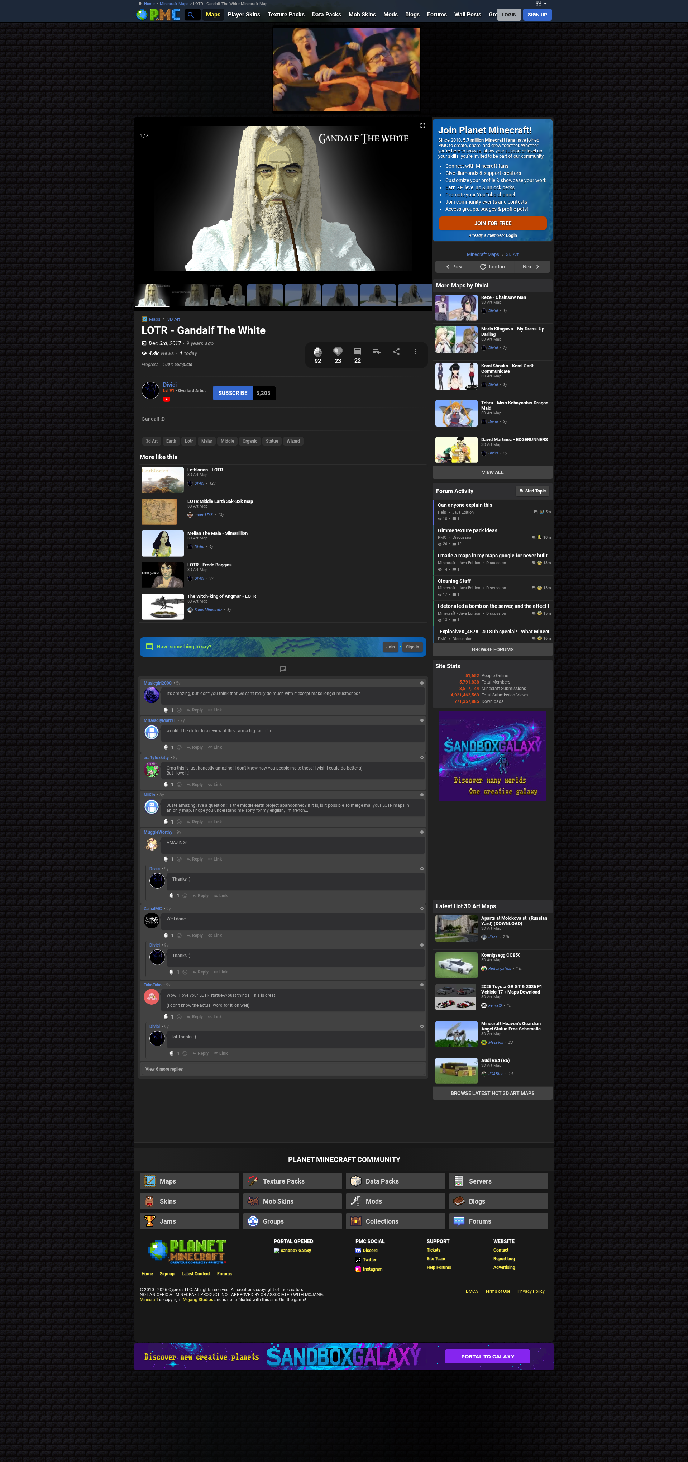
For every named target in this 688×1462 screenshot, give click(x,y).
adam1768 (204, 515)
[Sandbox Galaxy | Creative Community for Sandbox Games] (492, 890)
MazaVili (495, 1133)
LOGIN (509, 15)
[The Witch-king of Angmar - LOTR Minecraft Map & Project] (163, 607)
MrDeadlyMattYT (160, 720)
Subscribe (233, 393)
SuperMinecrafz (208, 610)
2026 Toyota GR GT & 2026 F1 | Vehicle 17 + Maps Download (512, 1080)
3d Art (152, 441)
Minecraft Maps (174, 3)
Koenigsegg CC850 (500, 1045)
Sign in (412, 646)
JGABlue (495, 1164)
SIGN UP (537, 15)
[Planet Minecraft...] (190, 14)
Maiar (206, 441)
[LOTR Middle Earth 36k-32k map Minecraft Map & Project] (163, 512)
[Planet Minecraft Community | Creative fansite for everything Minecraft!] (186, 1342)
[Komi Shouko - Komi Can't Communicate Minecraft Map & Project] (456, 469)
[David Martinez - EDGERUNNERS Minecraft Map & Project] (456, 541)
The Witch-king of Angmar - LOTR (221, 596)
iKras (493, 1027)
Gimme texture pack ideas (467, 621)
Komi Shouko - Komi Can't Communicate (507, 459)
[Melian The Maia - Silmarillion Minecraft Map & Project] (163, 543)
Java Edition (463, 603)
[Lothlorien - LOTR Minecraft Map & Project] (163, 480)
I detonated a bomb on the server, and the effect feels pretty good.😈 (493, 697)
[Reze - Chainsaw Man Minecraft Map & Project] (456, 398)
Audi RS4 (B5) (495, 1151)
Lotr (189, 441)
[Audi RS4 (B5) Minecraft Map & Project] (456, 1161)
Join (390, 646)
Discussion (462, 628)
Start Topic (535, 581)
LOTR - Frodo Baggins (209, 564)
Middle (227, 441)
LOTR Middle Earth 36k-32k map (220, 501)
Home (149, 3)
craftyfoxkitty (156, 757)
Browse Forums (493, 740)
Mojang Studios (198, 1390)
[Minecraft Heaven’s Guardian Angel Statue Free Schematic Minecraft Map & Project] (456, 1127)
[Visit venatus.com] (580, 99)
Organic (250, 441)
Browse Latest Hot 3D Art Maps (493, 1184)
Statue (272, 441)
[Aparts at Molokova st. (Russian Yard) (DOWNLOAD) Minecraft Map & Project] (456, 1022)
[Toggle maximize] (423, 125)
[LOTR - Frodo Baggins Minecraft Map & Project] (163, 575)
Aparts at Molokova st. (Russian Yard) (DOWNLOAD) (514, 1011)
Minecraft (149, 1390)
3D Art (173, 319)
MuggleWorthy (158, 832)
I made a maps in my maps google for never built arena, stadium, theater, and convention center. (493, 646)
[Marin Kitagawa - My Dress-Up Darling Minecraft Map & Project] (456, 432)
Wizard (293, 441)
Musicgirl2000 (158, 683)
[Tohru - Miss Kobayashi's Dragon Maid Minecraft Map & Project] (456, 506)
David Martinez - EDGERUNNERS (514, 530)
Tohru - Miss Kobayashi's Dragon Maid (514, 496)
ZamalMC (153, 908)
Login (511, 235)
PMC (442, 628)
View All (493, 563)
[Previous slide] (148, 201)
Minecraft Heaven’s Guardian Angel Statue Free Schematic (511, 1116)
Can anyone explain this (465, 596)
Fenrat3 (495, 1096)
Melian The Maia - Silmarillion (217, 533)
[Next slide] (417, 201)
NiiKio (149, 794)
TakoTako (153, 984)
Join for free (492, 223)
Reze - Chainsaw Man (503, 388)
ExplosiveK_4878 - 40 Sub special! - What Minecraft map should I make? (494, 722)
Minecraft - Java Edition (459, 653)
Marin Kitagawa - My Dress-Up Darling (512, 422)
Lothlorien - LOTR (205, 469)
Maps (155, 319)
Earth (171, 441)
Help (442, 603)
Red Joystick (499, 1059)
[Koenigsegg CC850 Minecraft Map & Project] (456, 1056)
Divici (170, 384)
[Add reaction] (179, 710)
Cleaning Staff (454, 672)
